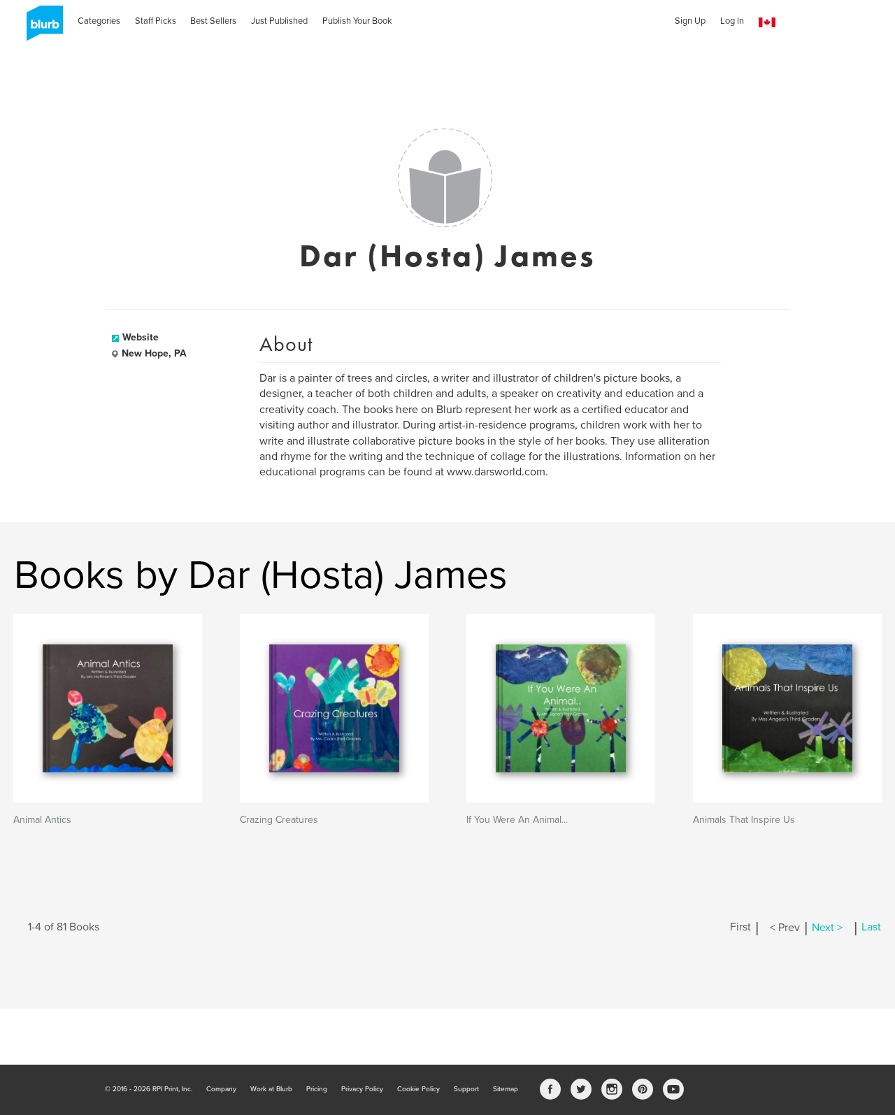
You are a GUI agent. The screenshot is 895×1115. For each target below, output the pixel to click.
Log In (732, 21)
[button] (767, 22)
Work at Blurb (271, 1089)
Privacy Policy (362, 1089)
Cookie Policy (418, 1089)
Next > (827, 928)
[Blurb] (40, 28)
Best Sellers (213, 21)
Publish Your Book (357, 21)
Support (466, 1089)
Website (140, 337)
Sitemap (505, 1089)
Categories (99, 21)
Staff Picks (155, 21)
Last (871, 928)
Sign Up (690, 21)
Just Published (279, 21)
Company (221, 1089)
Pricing (316, 1089)
